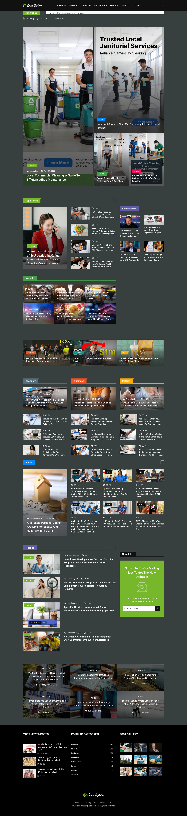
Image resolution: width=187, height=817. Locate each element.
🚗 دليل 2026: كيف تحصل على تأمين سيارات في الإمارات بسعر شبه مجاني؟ (52, 747)
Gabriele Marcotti (36, 396)
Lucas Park (34, 171)
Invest (136, 5)
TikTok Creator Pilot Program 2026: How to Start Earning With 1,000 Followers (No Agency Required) (90, 585)
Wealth (125, 5)
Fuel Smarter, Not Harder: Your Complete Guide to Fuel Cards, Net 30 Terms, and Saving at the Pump (45, 403)
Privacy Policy (91, 803)
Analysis (92, 775)
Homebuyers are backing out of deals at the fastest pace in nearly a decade (46, 703)
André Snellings (84, 399)
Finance (114, 5)
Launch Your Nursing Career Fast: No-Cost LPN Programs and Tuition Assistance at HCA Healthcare (88, 562)
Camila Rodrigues (74, 603)
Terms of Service (106, 803)
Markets (61, 5)
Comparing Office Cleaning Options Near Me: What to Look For (144, 178)
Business (86, 5)
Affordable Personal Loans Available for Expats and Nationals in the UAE (44, 526)
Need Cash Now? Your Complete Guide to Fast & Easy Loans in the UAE (102, 437)
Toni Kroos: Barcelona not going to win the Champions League (130, 233)
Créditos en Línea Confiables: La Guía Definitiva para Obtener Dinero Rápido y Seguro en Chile (55, 454)
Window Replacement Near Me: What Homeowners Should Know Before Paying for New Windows (46, 676)
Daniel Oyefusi (36, 251)
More (107, 200)
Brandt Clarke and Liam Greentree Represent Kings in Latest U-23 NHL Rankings (152, 232)
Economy (73, 5)
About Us (78, 803)
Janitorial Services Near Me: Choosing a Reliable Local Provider (79, 13)
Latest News (100, 5)
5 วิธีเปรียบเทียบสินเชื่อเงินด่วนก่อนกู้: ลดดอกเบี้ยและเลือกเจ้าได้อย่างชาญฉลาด (43, 259)
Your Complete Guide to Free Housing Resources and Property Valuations (37, 296)
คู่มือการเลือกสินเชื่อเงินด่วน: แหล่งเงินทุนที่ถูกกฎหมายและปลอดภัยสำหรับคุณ (151, 437)
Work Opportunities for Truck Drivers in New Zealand (98, 296)
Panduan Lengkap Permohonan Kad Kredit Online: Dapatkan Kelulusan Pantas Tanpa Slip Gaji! (102, 424)
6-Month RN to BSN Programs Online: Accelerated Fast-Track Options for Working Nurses (117, 524)
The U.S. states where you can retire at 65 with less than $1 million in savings (141, 703)
